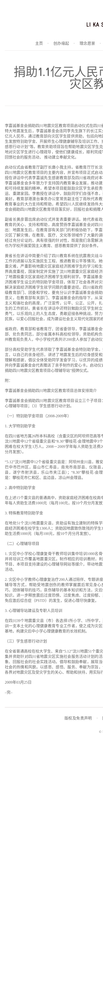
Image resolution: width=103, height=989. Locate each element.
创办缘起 (64, 43)
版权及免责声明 (80, 718)
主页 (42, 43)
